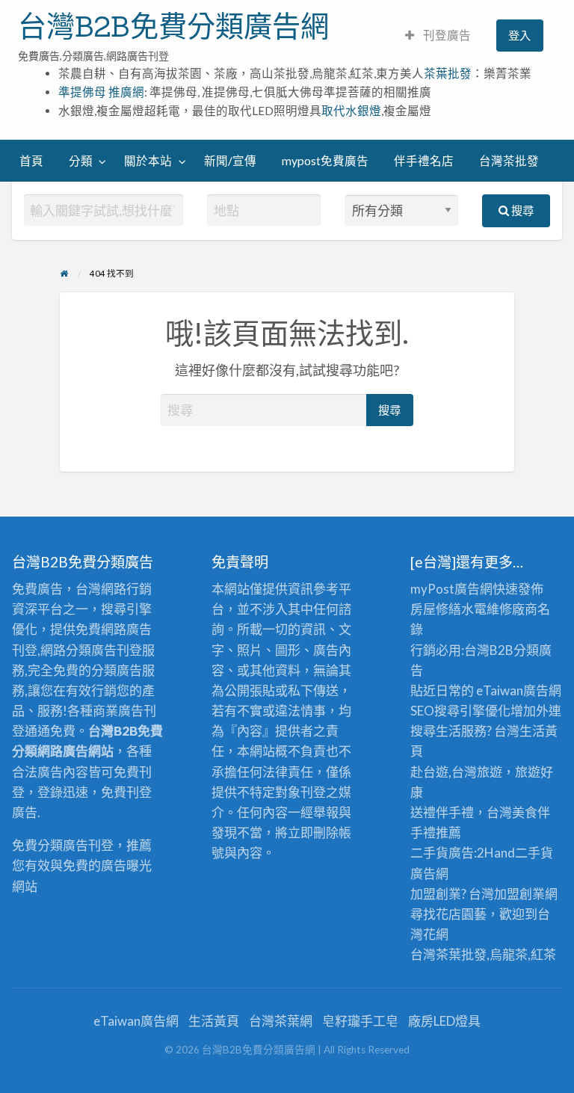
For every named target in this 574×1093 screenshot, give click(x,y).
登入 (519, 35)
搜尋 (521, 210)
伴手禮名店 (424, 160)
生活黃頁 (213, 1021)
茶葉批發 (448, 73)
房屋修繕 (435, 609)
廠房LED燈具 (444, 1021)
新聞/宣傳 (230, 160)
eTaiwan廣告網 (518, 690)
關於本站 (148, 160)
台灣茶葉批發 (448, 954)
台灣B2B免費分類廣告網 (173, 26)
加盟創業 (519, 894)
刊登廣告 (446, 35)
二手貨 (534, 852)
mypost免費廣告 (325, 160)
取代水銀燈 (351, 110)
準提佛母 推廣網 (101, 92)
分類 (81, 160)
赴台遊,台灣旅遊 (456, 772)
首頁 (31, 160)
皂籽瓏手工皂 (360, 1021)
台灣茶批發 (509, 160)
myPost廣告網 (451, 589)
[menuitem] (438, 35)
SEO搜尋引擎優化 (460, 710)
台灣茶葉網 (280, 1021)
